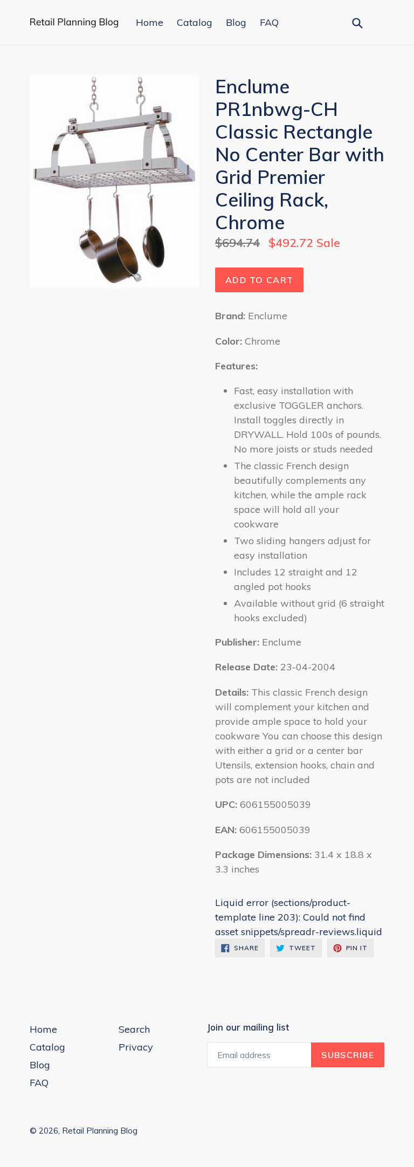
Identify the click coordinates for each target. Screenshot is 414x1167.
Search (134, 1029)
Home (149, 22)
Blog (236, 22)
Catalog (194, 22)
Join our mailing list (248, 1027)
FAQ (269, 22)
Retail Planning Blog (99, 1130)
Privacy (136, 1047)
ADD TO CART (259, 279)
